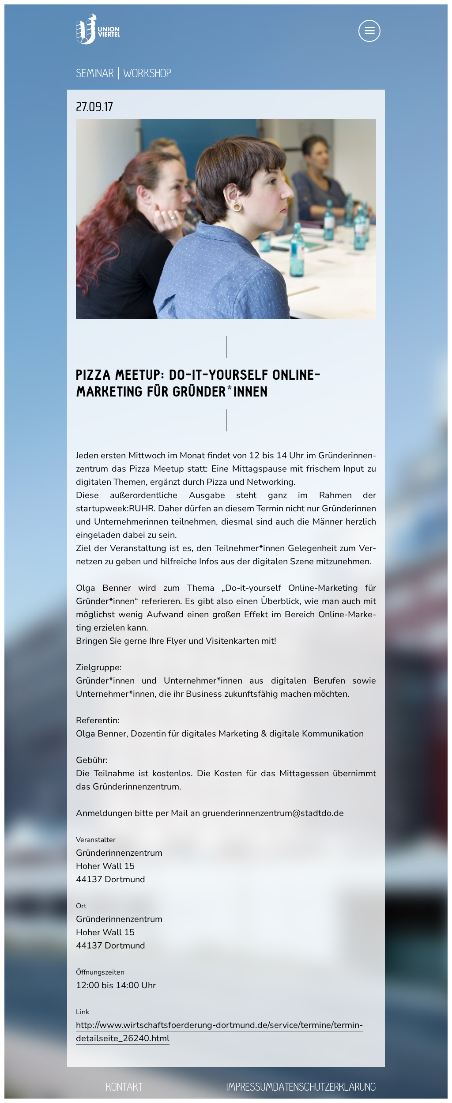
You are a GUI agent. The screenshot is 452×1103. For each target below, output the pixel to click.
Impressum (249, 1087)
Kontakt (124, 1087)
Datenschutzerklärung (324, 1087)
